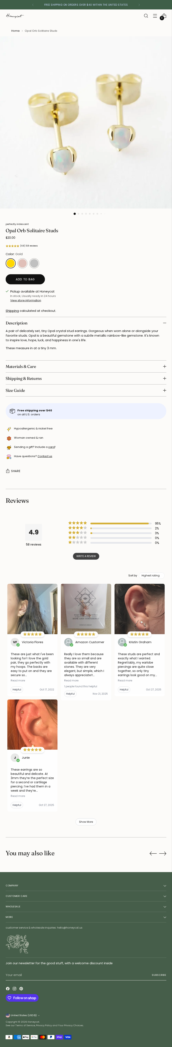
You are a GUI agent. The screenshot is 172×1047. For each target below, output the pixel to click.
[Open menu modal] (155, 16)
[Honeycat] (15, 16)
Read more (18, 680)
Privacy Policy (44, 1025)
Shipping (12, 311)
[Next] (139, 4)
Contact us (45, 456)
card (51, 447)
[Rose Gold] (22, 263)
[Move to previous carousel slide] (153, 853)
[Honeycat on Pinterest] (21, 989)
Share (15, 471)
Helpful (17, 689)
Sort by (132, 575)
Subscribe (159, 975)
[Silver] (34, 263)
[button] (86, 246)
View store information (25, 300)
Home (15, 31)
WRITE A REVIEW (86, 556)
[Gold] (11, 263)
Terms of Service (25, 1025)
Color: (14, 254)
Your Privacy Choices (70, 1025)
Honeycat (33, 1021)
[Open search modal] (146, 16)
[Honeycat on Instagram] (14, 989)
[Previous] (33, 4)
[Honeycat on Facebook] (8, 989)
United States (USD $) (24, 1015)
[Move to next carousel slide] (162, 853)
